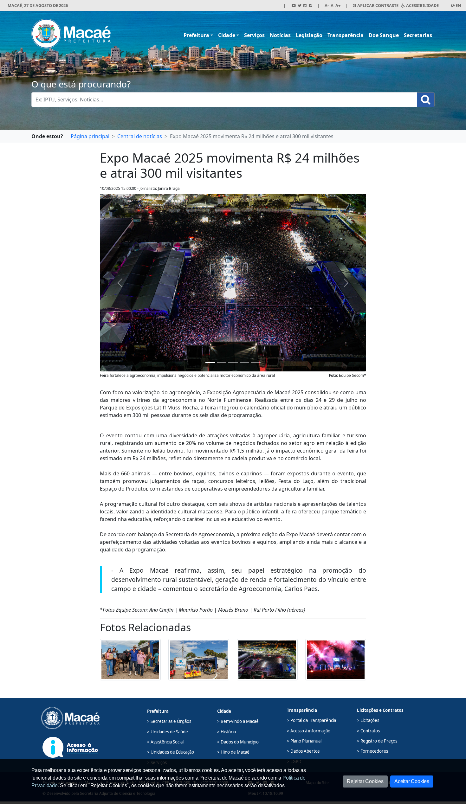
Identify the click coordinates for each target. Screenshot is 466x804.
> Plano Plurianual (304, 741)
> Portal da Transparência (311, 720)
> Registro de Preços (377, 741)
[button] (130, 659)
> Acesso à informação (308, 731)
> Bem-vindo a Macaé (238, 721)
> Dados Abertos (303, 751)
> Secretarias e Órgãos (169, 721)
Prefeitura (196, 35)
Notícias (280, 35)
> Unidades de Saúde (167, 732)
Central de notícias (139, 136)
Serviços (254, 35)
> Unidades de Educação (170, 752)
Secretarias (418, 35)
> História (226, 732)
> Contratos (368, 731)
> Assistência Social (165, 742)
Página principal (90, 136)
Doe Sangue (384, 35)
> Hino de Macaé (233, 752)
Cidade (226, 35)
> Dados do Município (238, 742)
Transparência (345, 35)
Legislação (309, 35)
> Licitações (368, 720)
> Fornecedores (372, 751)
